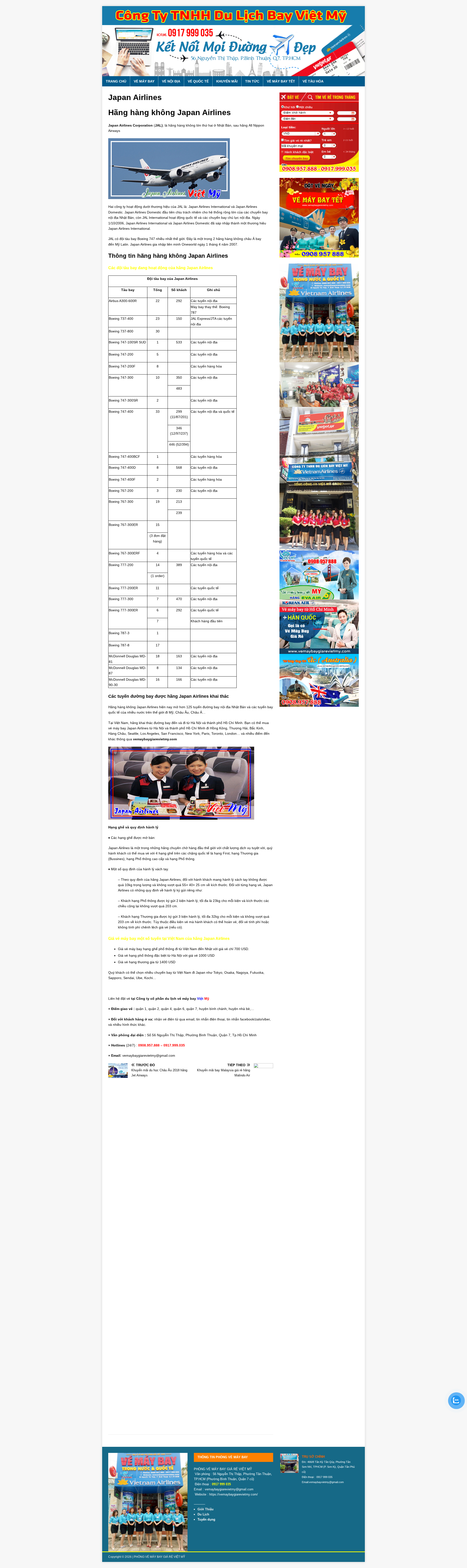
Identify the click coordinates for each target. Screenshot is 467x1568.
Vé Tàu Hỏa (313, 81)
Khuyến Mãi (227, 81)
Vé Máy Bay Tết (281, 81)
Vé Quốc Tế (198, 81)
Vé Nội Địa (171, 81)
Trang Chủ (116, 81)
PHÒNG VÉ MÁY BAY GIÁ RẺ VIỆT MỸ (159, 1557)
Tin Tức (252, 81)
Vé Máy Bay (144, 81)
